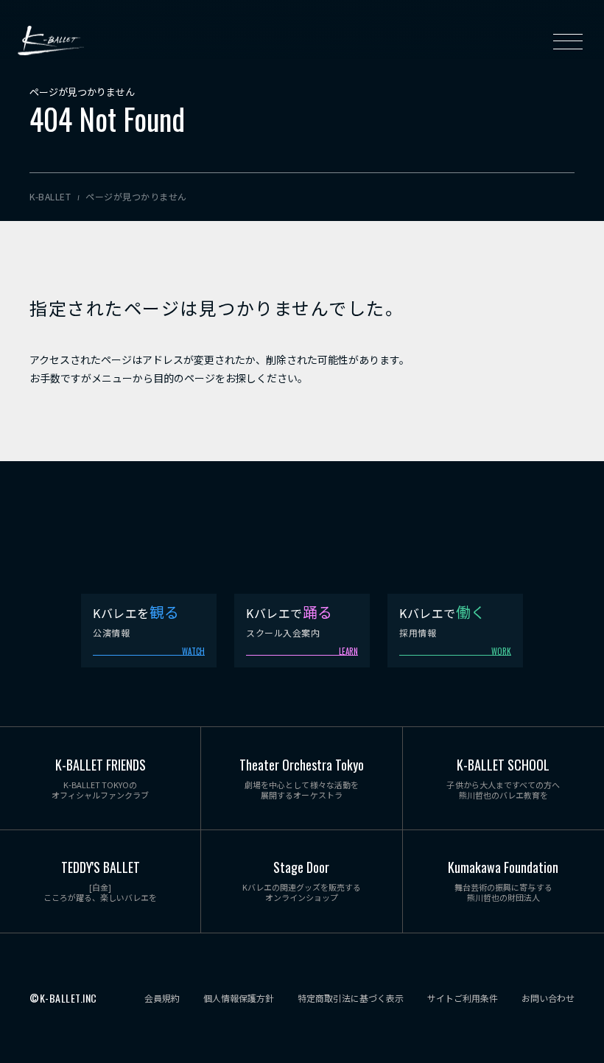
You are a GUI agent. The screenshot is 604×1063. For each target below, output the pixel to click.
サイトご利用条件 (462, 998)
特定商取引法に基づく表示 (351, 998)
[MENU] (567, 40)
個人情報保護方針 (238, 998)
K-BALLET (51, 41)
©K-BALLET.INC (63, 998)
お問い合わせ (548, 998)
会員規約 (162, 998)
